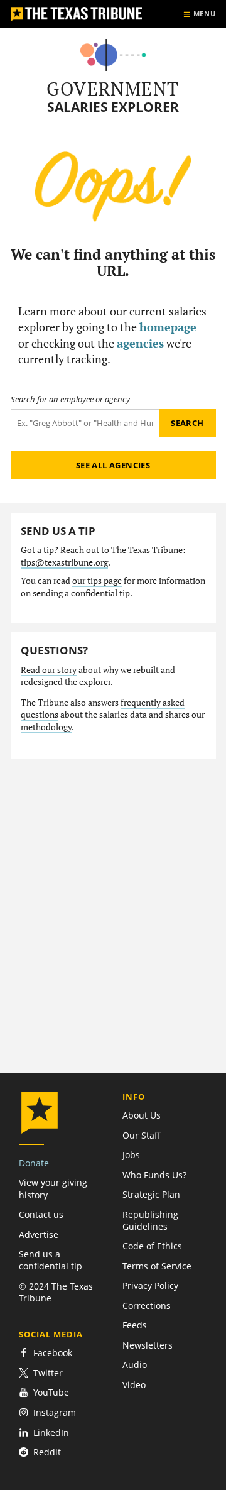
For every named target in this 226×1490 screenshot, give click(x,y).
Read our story (49, 670)
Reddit (47, 1452)
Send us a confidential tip (50, 1260)
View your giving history (53, 1188)
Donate (34, 1163)
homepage (167, 326)
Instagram (54, 1412)
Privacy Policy (150, 1285)
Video (134, 1385)
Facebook (52, 1353)
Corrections (146, 1306)
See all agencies (113, 465)
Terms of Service (156, 1266)
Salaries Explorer (113, 107)
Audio (134, 1365)
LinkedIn (51, 1432)
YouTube (51, 1392)
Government (112, 89)
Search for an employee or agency (70, 399)
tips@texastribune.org (64, 562)
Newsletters (147, 1345)
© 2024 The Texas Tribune (56, 1292)
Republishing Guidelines (150, 1220)
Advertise (38, 1235)
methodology (46, 727)
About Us (141, 1115)
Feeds (134, 1325)
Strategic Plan (151, 1194)
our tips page (97, 580)
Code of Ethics (152, 1246)
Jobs (131, 1155)
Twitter (48, 1373)
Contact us (41, 1214)
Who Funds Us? (154, 1175)
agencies (140, 343)
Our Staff (141, 1135)
